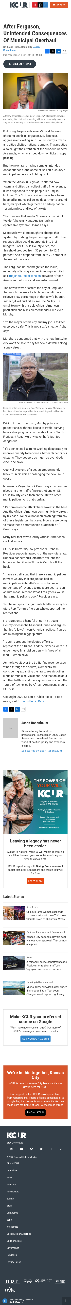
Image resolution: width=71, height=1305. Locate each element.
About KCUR (13, 1163)
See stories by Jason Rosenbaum (41, 750)
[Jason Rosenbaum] (10, 728)
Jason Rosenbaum (34, 723)
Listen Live (12, 1170)
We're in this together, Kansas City (35, 1075)
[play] (5, 1301)
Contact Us (12, 1213)
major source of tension (25, 275)
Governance (13, 1248)
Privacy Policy (14, 1262)
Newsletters (13, 1191)
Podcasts (11, 1184)
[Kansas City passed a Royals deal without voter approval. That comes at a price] (14, 938)
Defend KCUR (35, 1112)
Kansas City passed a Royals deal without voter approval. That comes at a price (46, 940)
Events (10, 1199)
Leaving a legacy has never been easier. (35, 843)
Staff (9, 1206)
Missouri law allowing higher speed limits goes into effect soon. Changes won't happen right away (46, 990)
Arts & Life (32, 907)
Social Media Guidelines (19, 1234)
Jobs (9, 1220)
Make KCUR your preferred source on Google (35, 1019)
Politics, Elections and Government (45, 932)
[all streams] (66, 1301)
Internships (12, 1227)
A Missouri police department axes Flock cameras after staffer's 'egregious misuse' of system (46, 965)
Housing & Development (39, 982)
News (29, 957)
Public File (12, 1255)
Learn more (35, 881)
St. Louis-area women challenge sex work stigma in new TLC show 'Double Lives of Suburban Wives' (46, 915)
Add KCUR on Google (35, 1038)
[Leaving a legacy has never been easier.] (35, 802)
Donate (60, 4)
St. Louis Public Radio (31, 701)
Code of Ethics (14, 1241)
